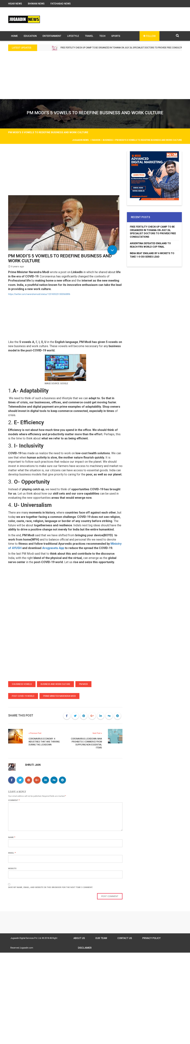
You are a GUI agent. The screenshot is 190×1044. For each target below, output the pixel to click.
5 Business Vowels (22, 684)
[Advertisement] (95, 77)
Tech (102, 36)
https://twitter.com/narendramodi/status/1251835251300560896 (39, 294)
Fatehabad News (60, 3)
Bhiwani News (36, 3)
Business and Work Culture (55, 684)
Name (11, 837)
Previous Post (35, 733)
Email (12, 853)
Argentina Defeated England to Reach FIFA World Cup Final (150, 245)
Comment (14, 800)
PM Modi (83, 684)
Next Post (97, 733)
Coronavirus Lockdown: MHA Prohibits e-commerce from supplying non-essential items (86, 743)
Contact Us (124, 938)
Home (14, 36)
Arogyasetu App (53, 548)
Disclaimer (85, 947)
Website (12, 868)
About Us (79, 938)
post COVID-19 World (23, 696)
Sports (115, 36)
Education (30, 36)
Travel (89, 36)
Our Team (101, 938)
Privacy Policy (151, 938)
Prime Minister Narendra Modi (59, 696)
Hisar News (15, 3)
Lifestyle (73, 36)
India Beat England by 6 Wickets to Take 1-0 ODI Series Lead (152, 255)
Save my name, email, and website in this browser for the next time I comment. (50, 887)
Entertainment (52, 36)
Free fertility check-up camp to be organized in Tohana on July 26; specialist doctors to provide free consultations (96, 47)
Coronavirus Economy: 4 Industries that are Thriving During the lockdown (44, 742)
